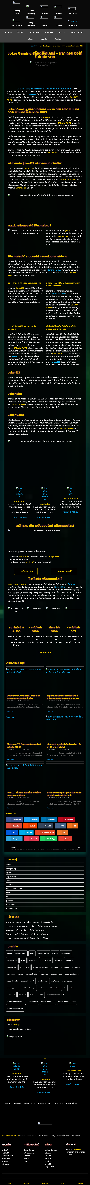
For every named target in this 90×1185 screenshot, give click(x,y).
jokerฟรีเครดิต (12, 960)
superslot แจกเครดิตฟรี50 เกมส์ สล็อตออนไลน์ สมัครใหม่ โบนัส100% (63, 697)
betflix (32, 953)
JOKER (14, 356)
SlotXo (45, 13)
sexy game (69, 960)
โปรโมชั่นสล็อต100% (48, 1002)
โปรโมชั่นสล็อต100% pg (15, 1009)
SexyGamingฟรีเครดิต (40, 967)
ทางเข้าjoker (55, 981)
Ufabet (45, 25)
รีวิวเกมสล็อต (54, 988)
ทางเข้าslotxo (42, 988)
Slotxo (48, 1152)
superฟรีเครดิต (12, 981)
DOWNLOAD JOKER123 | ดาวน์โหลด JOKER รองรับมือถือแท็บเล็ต (23, 697)
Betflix (27, 1158)
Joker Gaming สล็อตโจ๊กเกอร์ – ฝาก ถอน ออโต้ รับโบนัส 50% (39, 88)
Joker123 (33, 94)
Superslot (73, 25)
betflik (8, 864)
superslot (9, 884)
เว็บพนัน (32, 995)
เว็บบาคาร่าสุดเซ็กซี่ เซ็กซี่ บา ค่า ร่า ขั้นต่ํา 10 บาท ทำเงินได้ (64, 746)
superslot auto (56, 974)
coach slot (45, 504)
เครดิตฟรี (81, 1183)
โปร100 (40, 995)
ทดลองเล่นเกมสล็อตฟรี (14, 888)
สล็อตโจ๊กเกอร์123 (57, 293)
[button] (26, 571)
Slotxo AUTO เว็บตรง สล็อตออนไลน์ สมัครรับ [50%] (24, 746)
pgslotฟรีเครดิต (46, 960)
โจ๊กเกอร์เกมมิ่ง (54, 269)
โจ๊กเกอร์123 (55, 361)
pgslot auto (33, 960)
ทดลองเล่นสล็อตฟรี (27, 981)
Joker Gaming (31, 12)
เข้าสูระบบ (45, 1183)
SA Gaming (17, 25)
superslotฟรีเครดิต (72, 974)
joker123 (55, 953)
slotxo (8, 880)
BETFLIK (73, 13)
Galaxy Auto (17, 12)
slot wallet (11, 974)
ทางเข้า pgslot (12, 988)
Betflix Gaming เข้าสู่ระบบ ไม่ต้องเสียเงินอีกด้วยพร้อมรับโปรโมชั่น (64, 794)
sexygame (58, 960)
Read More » (11, 711)
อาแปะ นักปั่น (19, 501)
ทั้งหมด (8, 892)
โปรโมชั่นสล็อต (11, 908)
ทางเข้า (44, 39)
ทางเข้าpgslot (67, 981)
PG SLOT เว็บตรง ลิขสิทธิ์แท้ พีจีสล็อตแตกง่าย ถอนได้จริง (24, 794)
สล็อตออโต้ (22, 995)
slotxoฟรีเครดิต (31, 974)
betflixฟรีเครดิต (43, 953)
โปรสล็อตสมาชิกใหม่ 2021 (55, 995)
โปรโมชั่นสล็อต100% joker (67, 1002)
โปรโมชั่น (63, 1183)
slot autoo (65, 967)
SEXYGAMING (24, 967)
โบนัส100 (72, 584)
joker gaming (11, 868)
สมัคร (64, 988)
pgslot (8, 872)
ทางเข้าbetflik (42, 981)
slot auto (54, 967)
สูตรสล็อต (9, 900)
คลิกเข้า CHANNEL (19, 517)
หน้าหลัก (9, 1183)
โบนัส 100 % (60, 587)
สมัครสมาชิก (26, 1183)
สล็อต (30, 39)
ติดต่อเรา (58, 39)
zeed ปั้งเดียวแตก (70, 498)
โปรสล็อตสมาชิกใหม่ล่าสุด (15, 1002)
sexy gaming (11, 876)
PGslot (59, 13)
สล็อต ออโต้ (11, 995)
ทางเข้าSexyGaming (27, 988)
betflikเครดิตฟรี (20, 953)
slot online (76, 967)
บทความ (62, 32)
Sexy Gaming (31, 24)
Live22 (59, 25)
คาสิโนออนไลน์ (76, 32)
